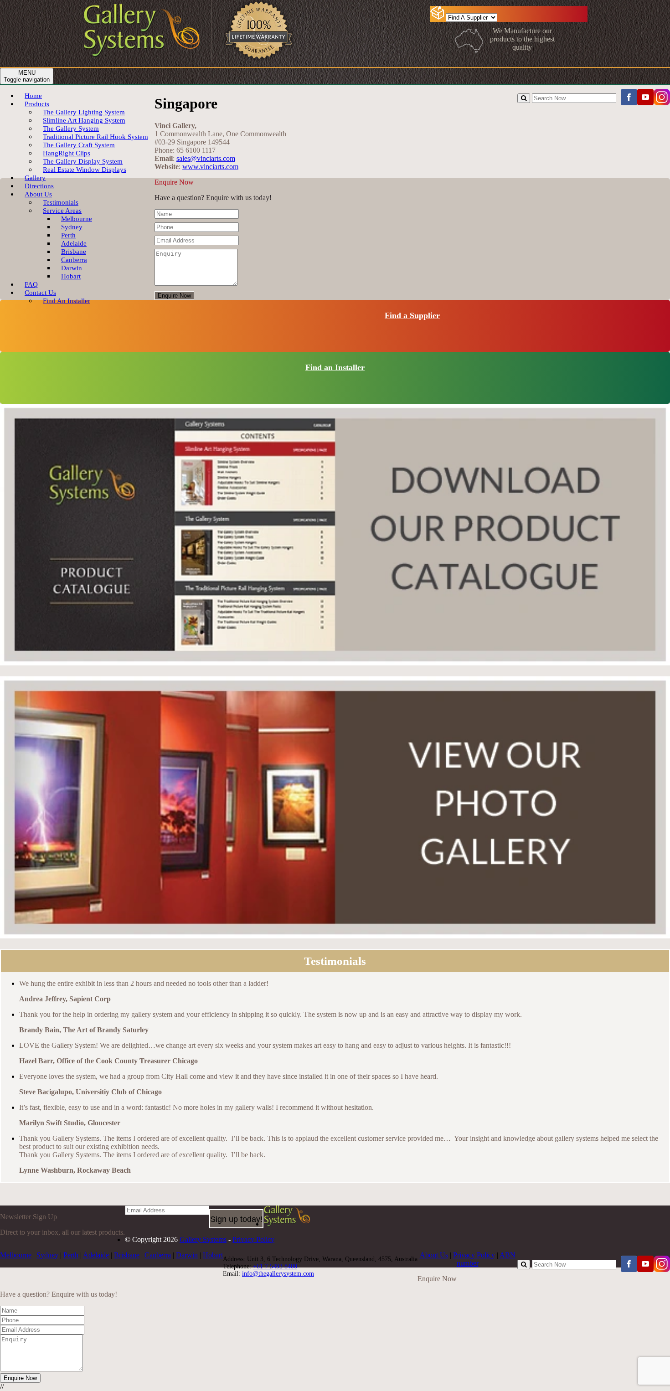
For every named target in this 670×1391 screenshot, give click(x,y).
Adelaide (96, 1255)
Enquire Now (174, 295)
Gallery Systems (203, 1239)
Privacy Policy (253, 1239)
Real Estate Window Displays (84, 169)
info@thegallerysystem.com (278, 1273)
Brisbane (126, 1255)
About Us (434, 1255)
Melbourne (15, 1255)
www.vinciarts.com (210, 166)
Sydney (47, 1255)
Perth (70, 1255)
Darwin (187, 1255)
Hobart (71, 276)
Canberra (157, 1255)
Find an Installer (335, 367)
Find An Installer (66, 300)
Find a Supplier (412, 315)
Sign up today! (236, 1219)
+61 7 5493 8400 (275, 1266)
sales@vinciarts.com (205, 158)
